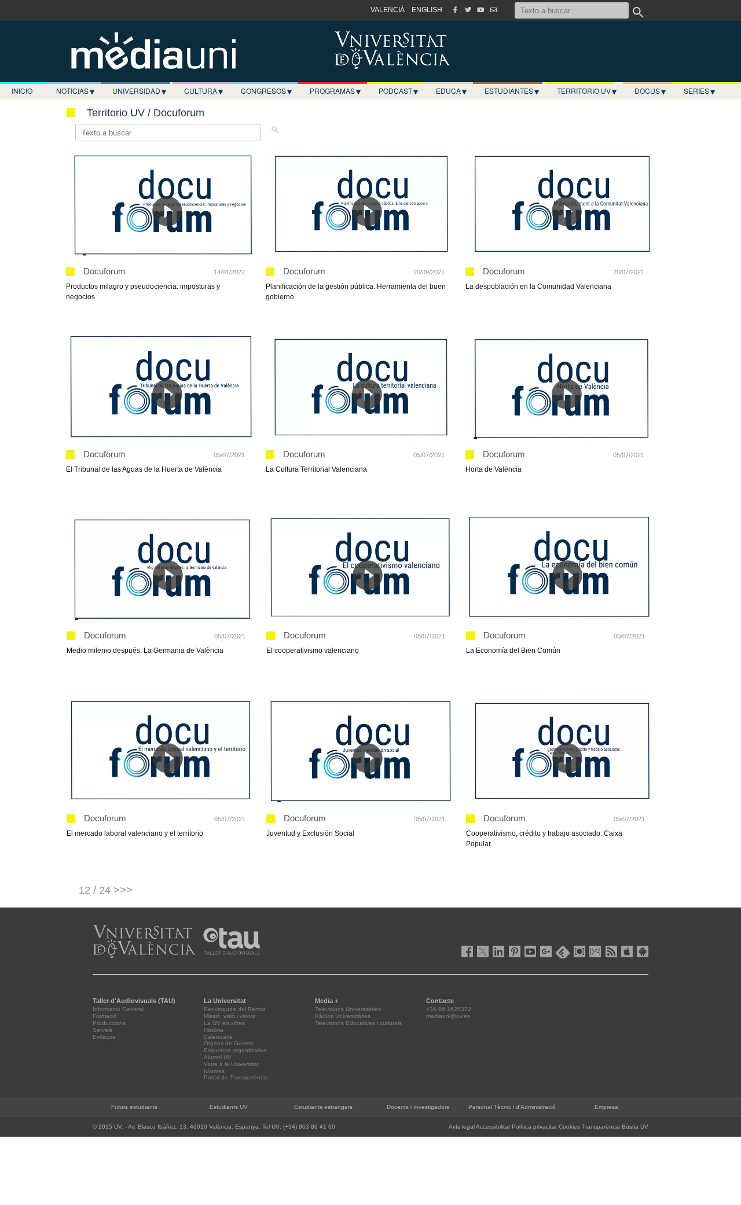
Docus (650, 91)
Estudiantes (512, 91)
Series (699, 91)
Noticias (75, 91)
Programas (335, 91)
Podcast (398, 91)
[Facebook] (455, 10)
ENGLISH (427, 10)
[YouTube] (480, 10)
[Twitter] (468, 10)
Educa (451, 91)
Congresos (266, 91)
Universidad (139, 91)
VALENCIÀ (387, 10)
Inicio (22, 90)
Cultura (203, 91)
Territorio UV (587, 91)
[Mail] (493, 10)
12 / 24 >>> (106, 890)
